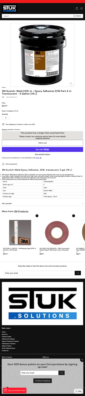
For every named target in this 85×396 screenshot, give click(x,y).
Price (3, 103)
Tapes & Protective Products (10, 341)
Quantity (5, 114)
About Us (4, 334)
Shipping (4, 129)
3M (3, 97)
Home (3, 87)
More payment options (42, 154)
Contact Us (5, 350)
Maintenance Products (8, 343)
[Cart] (76, 8)
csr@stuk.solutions (42, 138)
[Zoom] (71, 83)
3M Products (21, 211)
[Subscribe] (61, 373)
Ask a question (7, 203)
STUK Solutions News (8, 348)
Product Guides (6, 336)
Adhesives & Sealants (8, 339)
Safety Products (7, 346)
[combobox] (42, 16)
